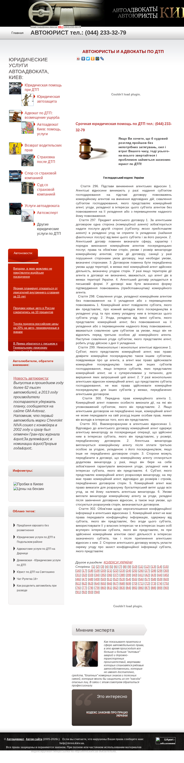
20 (103, 570)
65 (103, 583)
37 (116, 575)
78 (90, 587)
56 (141, 579)
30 (166, 570)
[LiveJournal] (102, 59)
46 (78, 579)
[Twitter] (88, 59)
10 (134, 566)
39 (128, 575)
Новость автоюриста (30, 378)
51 (109, 579)
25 (134, 570)
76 (78, 587)
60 (166, 579)
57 (147, 579)
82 (116, 587)
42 (147, 575)
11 (140, 566)
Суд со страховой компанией (46, 189)
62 (84, 583)
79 (97, 587)
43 (153, 575)
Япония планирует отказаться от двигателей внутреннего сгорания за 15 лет (36, 292)
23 (122, 570)
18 (90, 570)
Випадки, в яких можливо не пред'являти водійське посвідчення (32, 272)
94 (97, 592)
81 (109, 587)
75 (166, 583)
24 (128, 570)
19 (97, 570)
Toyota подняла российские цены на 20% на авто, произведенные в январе (36, 328)
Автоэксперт (47, 213)
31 (78, 575)
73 (153, 583)
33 (90, 575)
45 (166, 575)
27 (147, 570)
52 (116, 579)
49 (97, 579)
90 (166, 587)
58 (153, 579)
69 (128, 583)
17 (84, 570)
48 (90, 579)
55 (134, 579)
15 (166, 566)
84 (128, 587)
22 (116, 570)
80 (103, 587)
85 (134, 587)
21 (109, 570)
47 (84, 579)
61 (78, 583)
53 (122, 579)
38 (122, 575)
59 (160, 579)
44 (160, 575)
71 (141, 583)
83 (122, 587)
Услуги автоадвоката (42, 206)
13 (153, 566)
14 (159, 566)
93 (90, 592)
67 (116, 583)
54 (128, 579)
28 (153, 570)
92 (84, 592)
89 (160, 587)
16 (78, 570)
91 (78, 592)
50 (103, 579)
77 (84, 587)
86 (141, 587)
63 (90, 583)
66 (109, 583)
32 (84, 575)
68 (122, 583)
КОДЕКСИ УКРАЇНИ (118, 562)
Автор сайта (34, 739)
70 (134, 583)
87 (147, 587)
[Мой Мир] (97, 59)
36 (109, 575)
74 (160, 583)
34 (97, 575)
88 (153, 587)
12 (147, 566)
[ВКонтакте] (83, 59)
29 (160, 570)
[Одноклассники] (92, 59)
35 (103, 575)
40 (134, 575)
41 (141, 575)
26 (141, 570)
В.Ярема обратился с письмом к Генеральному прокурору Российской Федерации (35, 347)
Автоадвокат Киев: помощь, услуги (49, 129)
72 (147, 583)
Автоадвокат (15, 739)
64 (97, 583)
